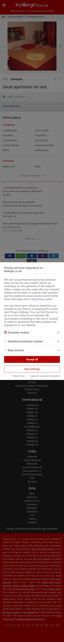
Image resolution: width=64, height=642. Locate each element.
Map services (16, 350)
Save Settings (32, 369)
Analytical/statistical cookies (25, 341)
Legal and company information (45, 376)
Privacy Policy (18, 376)
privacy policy (44, 299)
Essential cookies (18, 332)
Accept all (32, 359)
